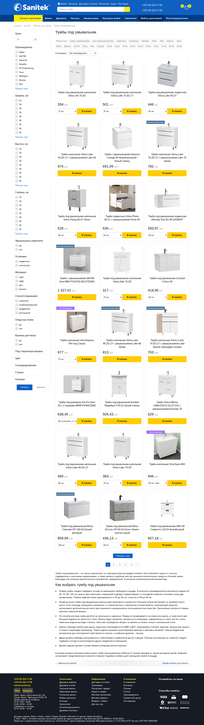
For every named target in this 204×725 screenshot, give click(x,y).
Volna (179, 41)
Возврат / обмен (99, 701)
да (20, 245)
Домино (67, 46)
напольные (134, 41)
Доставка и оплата (88, 4)
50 (20, 124)
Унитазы (63, 701)
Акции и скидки (99, 691)
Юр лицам (123, 4)
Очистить (41, 387)
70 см (156, 46)
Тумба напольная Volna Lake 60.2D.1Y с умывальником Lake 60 (77, 156)
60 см (140, 46)
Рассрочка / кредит (101, 688)
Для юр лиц (97, 704)
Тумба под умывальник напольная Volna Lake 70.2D (122, 466)
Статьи (127, 691)
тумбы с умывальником (79, 41)
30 (20, 108)
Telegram (27, 690)
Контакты (73, 4)
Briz (21, 84)
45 (20, 120)
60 (20, 132)
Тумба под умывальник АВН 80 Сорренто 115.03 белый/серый (167, 528)
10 (20, 100)
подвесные (121, 41)
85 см (179, 46)
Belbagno (23, 76)
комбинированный (28, 305)
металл (22, 289)
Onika (154, 41)
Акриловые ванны (68, 691)
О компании (129, 682)
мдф (21, 281)
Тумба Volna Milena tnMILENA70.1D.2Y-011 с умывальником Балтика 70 (167, 405)
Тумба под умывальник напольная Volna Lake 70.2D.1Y (122, 94)
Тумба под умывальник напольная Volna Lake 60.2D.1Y (77, 466)
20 (20, 104)
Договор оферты (100, 698)
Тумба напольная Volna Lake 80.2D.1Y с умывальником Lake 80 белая (122, 343)
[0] (186, 7)
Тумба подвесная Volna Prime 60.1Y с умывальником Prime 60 (122, 218)
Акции (113, 4)
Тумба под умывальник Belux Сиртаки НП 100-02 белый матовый (77, 529)
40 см (109, 46)
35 (20, 112)
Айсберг (145, 41)
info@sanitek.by (22, 685)
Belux (58, 46)
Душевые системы (68, 710)
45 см (117, 46)
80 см (171, 46)
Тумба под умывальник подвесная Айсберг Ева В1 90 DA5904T (167, 218)
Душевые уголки (67, 685)
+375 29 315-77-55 (23, 679)
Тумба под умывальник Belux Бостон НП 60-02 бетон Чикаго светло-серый (122, 529)
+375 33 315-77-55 (23, 682)
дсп (21, 285)
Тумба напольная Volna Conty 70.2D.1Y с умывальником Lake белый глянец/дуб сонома (167, 343)
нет (20, 249)
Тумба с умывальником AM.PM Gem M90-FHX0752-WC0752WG (77, 280)
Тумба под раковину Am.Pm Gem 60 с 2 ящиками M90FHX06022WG (77, 404)
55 (20, 128)
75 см (163, 46)
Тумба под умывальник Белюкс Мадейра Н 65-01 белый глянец (122, 404)
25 (20, 205)
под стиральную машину (103, 41)
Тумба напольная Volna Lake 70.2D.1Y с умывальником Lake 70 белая (167, 157)
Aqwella (22, 64)
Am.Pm (77, 46)
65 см (148, 46)
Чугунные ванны (67, 688)
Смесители (64, 704)
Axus (21, 72)
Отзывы (127, 688)
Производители (131, 694)
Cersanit (100, 46)
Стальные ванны (67, 694)
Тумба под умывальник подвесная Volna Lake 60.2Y (167, 94)
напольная (24, 265)
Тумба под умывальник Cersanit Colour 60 (167, 280)
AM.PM (22, 56)
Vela (92, 46)
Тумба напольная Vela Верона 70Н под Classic (77, 342)
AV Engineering (26, 68)
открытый (23, 301)
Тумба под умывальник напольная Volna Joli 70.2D (77, 94)
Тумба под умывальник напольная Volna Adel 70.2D (122, 280)
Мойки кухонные (67, 698)
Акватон (170, 41)
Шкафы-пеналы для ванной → (176, 663)
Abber (22, 52)
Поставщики (129, 701)
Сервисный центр (132, 698)
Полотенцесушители (69, 707)
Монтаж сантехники (101, 694)
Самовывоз (97, 685)
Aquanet (23, 60)
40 (20, 116)
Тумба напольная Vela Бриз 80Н (167, 464)
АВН (162, 41)
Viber (17, 690)
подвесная (24, 261)
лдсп (21, 277)
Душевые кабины (67, 682)
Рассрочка (104, 4)
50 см (125, 46)
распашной (24, 313)
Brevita (22, 80)
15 (20, 149)
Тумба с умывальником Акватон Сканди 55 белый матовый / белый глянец (122, 157)
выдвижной (24, 309)
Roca (85, 46)
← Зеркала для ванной (65, 663)
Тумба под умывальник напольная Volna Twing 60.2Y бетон (77, 218)
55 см (132, 46)
